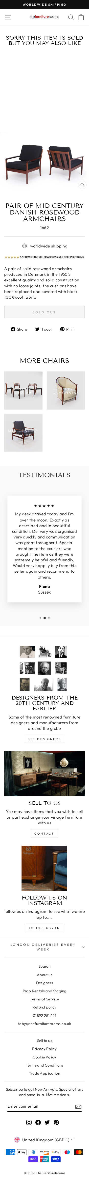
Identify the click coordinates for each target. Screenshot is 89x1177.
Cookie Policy (44, 1057)
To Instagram (44, 928)
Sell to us (44, 1040)
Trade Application (44, 1073)
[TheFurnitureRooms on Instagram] (29, 1122)
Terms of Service (44, 999)
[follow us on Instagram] (44, 868)
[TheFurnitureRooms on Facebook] (38, 1122)
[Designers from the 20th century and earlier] (44, 668)
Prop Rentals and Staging (45, 991)
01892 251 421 (44, 1015)
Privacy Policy (44, 1048)
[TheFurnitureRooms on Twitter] (47, 1122)
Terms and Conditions (44, 1065)
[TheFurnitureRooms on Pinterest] (56, 1122)
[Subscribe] (78, 1106)
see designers (44, 739)
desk (26, 513)
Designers (44, 982)
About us (44, 974)
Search (44, 966)
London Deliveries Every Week (43, 947)
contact (44, 833)
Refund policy (44, 1007)
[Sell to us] (44, 773)
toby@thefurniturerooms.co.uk (44, 1023)
